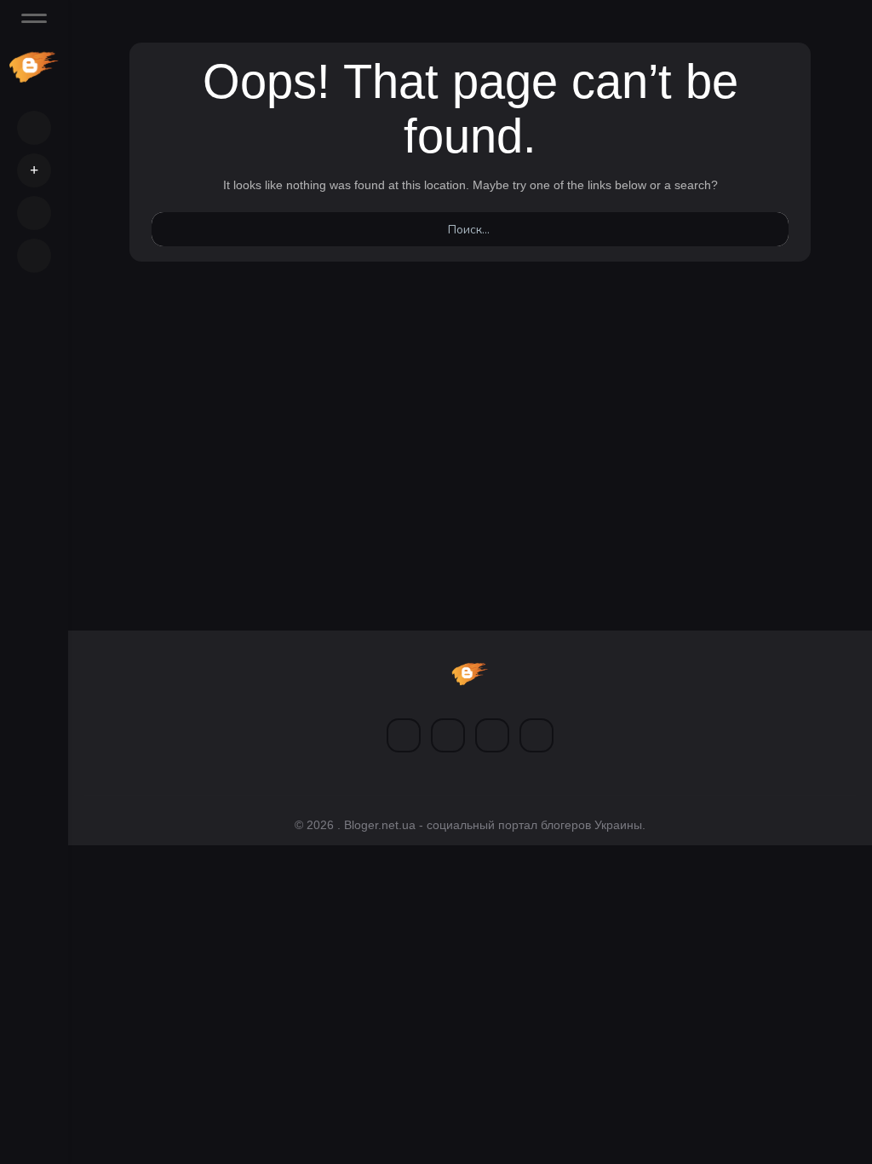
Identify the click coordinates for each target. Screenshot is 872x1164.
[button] (34, 170)
